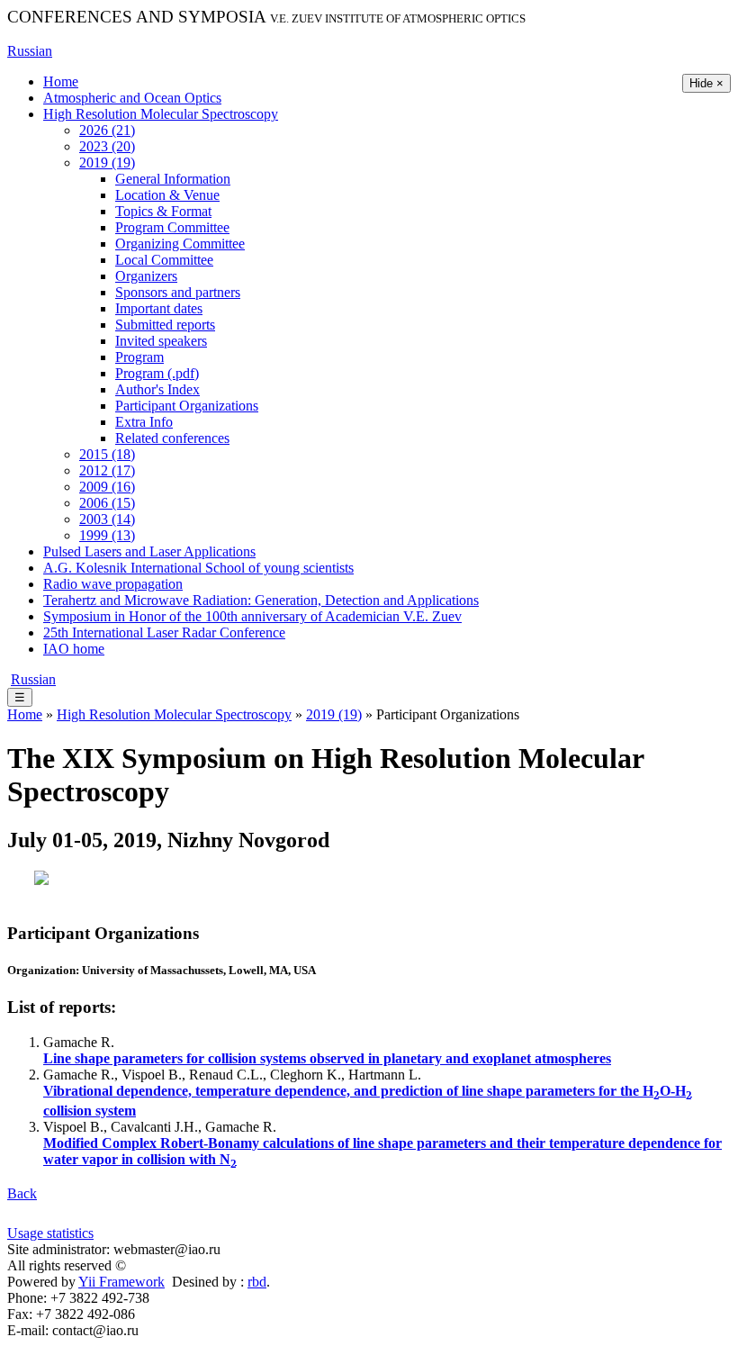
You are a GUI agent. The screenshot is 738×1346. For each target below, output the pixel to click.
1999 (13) (107, 535)
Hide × (706, 83)
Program (139, 357)
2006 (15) (107, 502)
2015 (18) (107, 454)
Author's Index (157, 389)
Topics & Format (163, 211)
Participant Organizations (186, 405)
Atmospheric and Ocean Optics (132, 97)
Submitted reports (165, 324)
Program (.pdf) (157, 373)
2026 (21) (107, 130)
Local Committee (164, 259)
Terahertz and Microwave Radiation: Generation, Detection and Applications (261, 600)
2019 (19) (107, 162)
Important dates (158, 308)
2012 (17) (107, 470)
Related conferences (172, 438)
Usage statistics (50, 1233)
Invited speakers (161, 340)
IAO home (73, 648)
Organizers (146, 276)
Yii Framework (121, 1281)
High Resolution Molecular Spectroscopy (160, 114)
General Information (172, 178)
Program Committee (172, 227)
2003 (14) (107, 519)
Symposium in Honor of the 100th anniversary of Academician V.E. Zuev (252, 616)
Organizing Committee (180, 243)
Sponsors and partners (177, 292)
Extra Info (144, 421)
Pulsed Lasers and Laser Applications (149, 551)
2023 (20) (107, 146)
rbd (257, 1281)
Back (22, 1193)
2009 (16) (107, 486)
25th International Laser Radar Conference (164, 632)
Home (60, 81)
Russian (29, 51)
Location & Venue (167, 195)
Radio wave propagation (113, 584)
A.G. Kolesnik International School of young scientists (198, 567)
